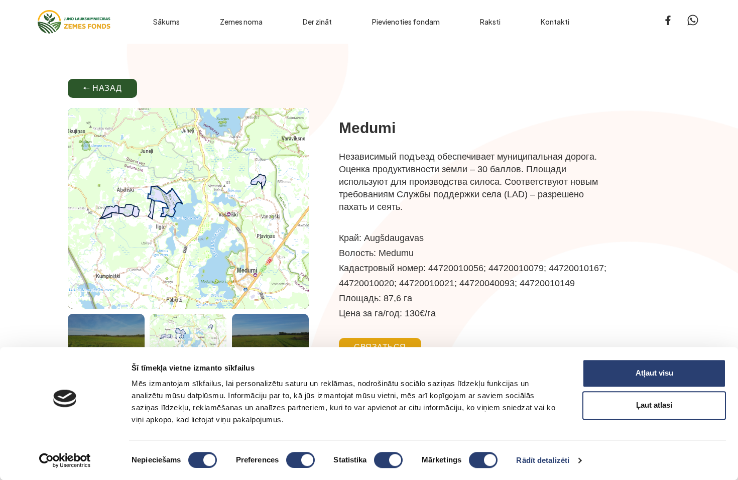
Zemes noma (241, 21)
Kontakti (555, 21)
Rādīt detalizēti (542, 460)
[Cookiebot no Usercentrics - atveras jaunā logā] (65, 460)
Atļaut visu (654, 373)
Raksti (490, 21)
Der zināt (317, 21)
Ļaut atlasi (654, 405)
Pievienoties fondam (406, 21)
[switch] (300, 460)
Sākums (166, 21)
